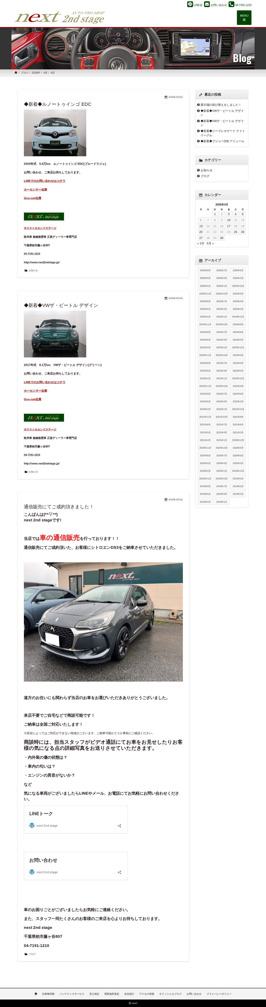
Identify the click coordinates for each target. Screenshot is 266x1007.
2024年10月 (222, 324)
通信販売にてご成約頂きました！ (59, 506)
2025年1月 (221, 316)
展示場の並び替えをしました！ (221, 104)
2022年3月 (238, 401)
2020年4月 (221, 463)
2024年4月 (221, 340)
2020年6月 (238, 455)
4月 (45, 72)
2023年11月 (205, 355)
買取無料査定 (111, 993)
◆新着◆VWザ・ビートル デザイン (61, 305)
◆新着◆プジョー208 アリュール (222, 141)
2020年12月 (238, 440)
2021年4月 (221, 432)
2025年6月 (238, 301)
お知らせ (33, 270)
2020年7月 (221, 455)
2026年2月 (205, 286)
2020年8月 (205, 455)
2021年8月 (205, 424)
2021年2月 (205, 440)
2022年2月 (205, 409)
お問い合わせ (194, 993)
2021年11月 (205, 417)
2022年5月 (205, 401)
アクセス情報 (146, 993)
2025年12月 (238, 286)
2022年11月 (205, 386)
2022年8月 (205, 394)
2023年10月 (222, 355)
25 (235, 232)
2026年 (36, 72)
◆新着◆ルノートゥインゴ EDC (57, 104)
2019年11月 (205, 478)
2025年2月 (205, 316)
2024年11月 (205, 324)
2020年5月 (205, 463)
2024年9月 (238, 324)
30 (221, 238)
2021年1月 (221, 440)
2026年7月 (221, 270)
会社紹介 (129, 993)
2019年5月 (205, 494)
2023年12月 (238, 347)
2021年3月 (238, 432)
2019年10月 (222, 478)
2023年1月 (221, 378)
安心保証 (94, 993)
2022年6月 (238, 394)
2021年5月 (205, 432)
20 (201, 232)
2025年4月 (221, 309)
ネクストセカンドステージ (40, 228)
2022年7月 (221, 394)
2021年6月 (238, 424)
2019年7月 (221, 486)
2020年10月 (222, 448)
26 (242, 232)
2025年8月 (205, 301)
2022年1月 (221, 409)
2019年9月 (238, 478)
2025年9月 (238, 293)
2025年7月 (221, 301)
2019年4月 (221, 494)
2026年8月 (205, 270)
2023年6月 (238, 363)
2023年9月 (238, 355)
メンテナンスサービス (71, 993)
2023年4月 (221, 370)
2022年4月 (221, 401)
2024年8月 (205, 332)
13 (201, 226)
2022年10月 (222, 386)
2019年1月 (221, 502)
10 (228, 220)
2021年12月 (238, 409)
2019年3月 (238, 494)
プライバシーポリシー (219, 993)
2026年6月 (238, 270)
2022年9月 (238, 386)
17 (228, 226)
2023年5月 (205, 370)
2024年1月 (221, 347)
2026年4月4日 (176, 97)
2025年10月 (222, 293)
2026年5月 (205, 278)
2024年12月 (238, 316)
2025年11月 (205, 293)
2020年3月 (238, 463)
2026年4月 (221, 278)
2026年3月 (238, 278)
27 (201, 238)
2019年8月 (205, 486)
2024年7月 (221, 332)
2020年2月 (205, 471)
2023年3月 (238, 370)
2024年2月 (205, 347)
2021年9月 (238, 417)
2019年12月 (238, 471)
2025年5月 (205, 309)
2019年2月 (205, 502)
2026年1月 (221, 286)
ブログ (24, 72)
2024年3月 (238, 340)
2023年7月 (221, 363)
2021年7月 (221, 424)
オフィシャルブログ (170, 993)
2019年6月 (238, 486)
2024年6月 (238, 332)
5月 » (210, 243)
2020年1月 (221, 471)
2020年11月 (205, 448)
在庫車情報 (48, 993)
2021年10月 (222, 417)
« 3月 (200, 243)
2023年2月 (205, 378)
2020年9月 (238, 448)
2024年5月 (205, 340)
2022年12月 (238, 378)
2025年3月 (238, 309)
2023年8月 (205, 363)
